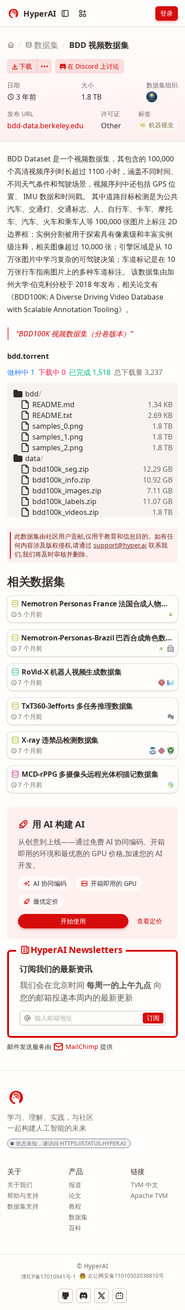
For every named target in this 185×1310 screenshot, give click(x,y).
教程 (75, 1206)
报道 (75, 1184)
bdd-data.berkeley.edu (45, 126)
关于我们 (19, 1184)
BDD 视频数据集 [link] (99, 44)
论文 (75, 1195)
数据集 (46, 44)
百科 (75, 1227)
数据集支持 (23, 1206)
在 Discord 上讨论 (93, 66)
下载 (25, 66)
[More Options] (44, 66)
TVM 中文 (144, 1184)
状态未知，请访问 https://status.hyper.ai (71, 1143)
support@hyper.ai (120, 545)
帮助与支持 (23, 1195)
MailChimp (82, 1046)
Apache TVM (149, 1195)
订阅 (153, 1018)
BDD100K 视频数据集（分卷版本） (74, 334)
